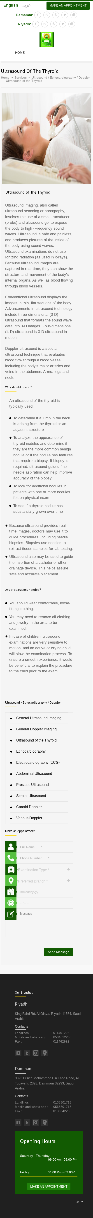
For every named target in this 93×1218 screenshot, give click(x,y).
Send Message (58, 952)
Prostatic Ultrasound (32, 785)
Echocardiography (31, 751)
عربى (26, 5)
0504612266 (62, 1037)
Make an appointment (68, 5)
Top (77, 1202)
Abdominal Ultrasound (34, 774)
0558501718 (62, 1107)
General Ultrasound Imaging (38, 718)
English (10, 5)
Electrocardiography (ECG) (38, 762)
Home (5, 77)
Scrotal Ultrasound (31, 796)
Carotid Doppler (29, 807)
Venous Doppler (29, 818)
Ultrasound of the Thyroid (36, 740)
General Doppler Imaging (36, 729)
